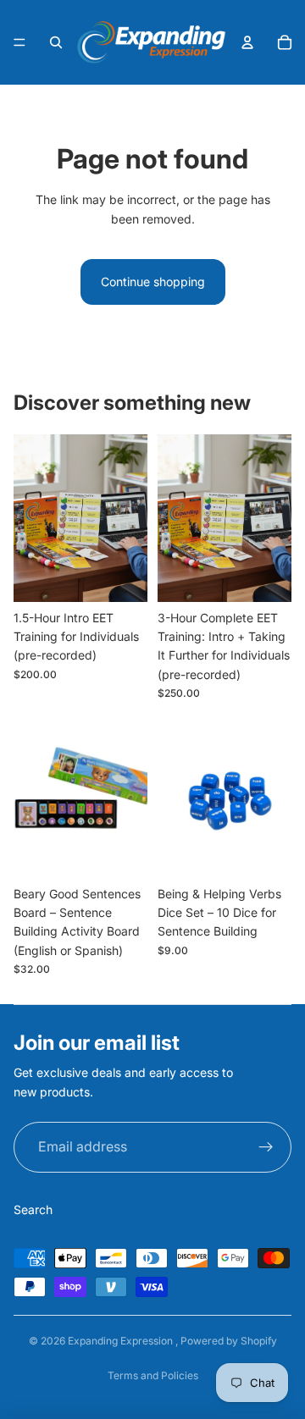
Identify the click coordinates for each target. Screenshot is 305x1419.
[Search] (56, 42)
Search (33, 1209)
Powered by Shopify (228, 1340)
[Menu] (19, 42)
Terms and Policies (153, 1375)
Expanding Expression (121, 1340)
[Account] (247, 42)
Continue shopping (153, 281)
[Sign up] (266, 1147)
